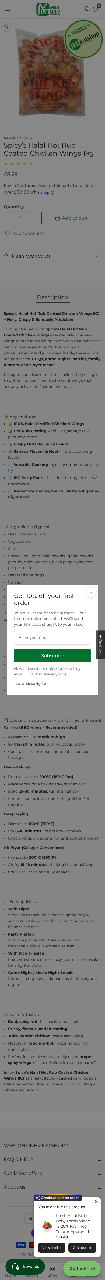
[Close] (91, 592)
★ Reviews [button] (100, 645)
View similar (51, 1248)
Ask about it (82, 1248)
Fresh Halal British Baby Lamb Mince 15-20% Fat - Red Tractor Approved (73, 1223)
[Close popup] (96, 1202)
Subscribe (52, 655)
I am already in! (31, 684)
